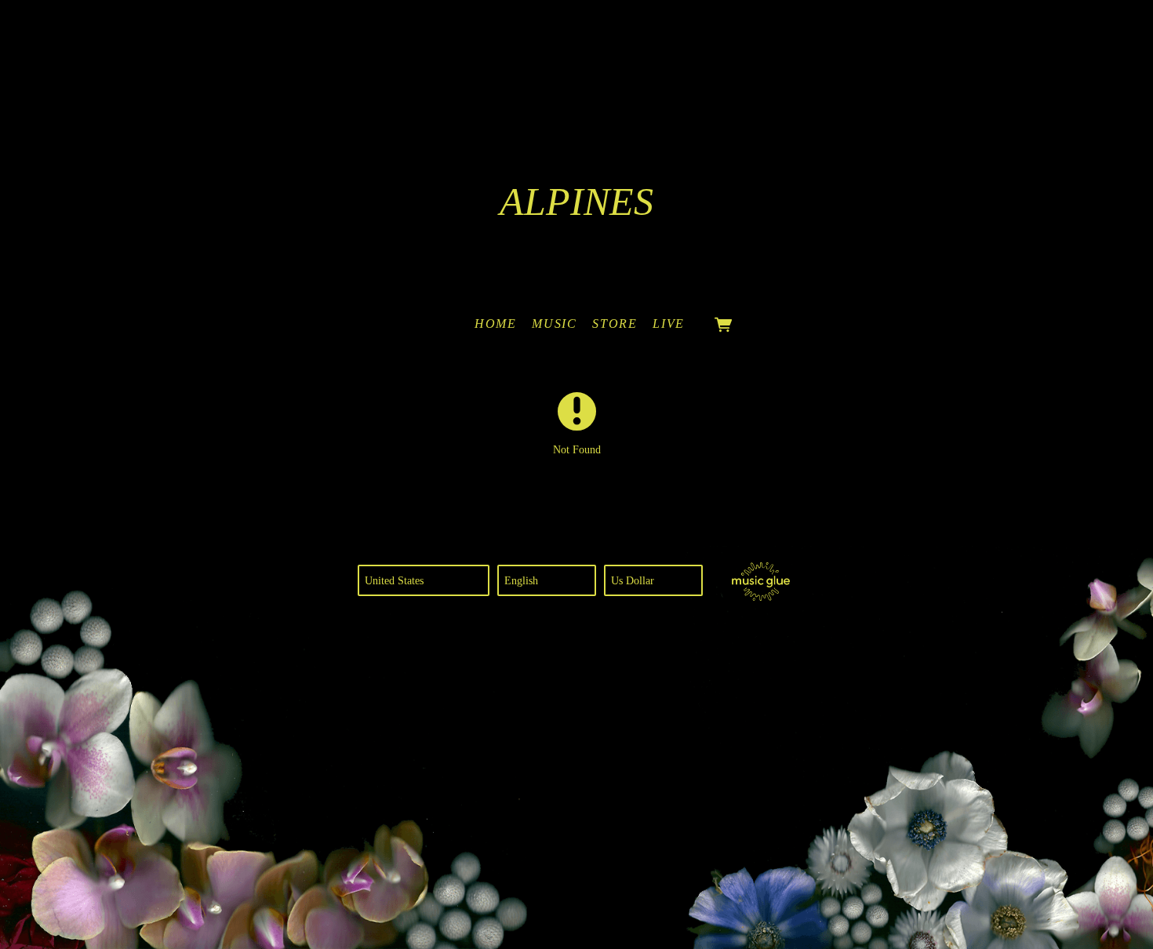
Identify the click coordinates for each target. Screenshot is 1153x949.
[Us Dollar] (653, 580)
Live (668, 323)
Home (495, 323)
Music (554, 323)
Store (614, 323)
